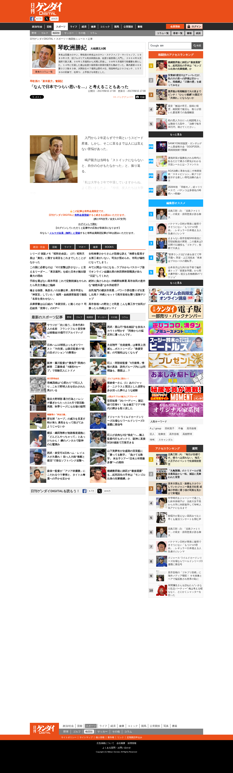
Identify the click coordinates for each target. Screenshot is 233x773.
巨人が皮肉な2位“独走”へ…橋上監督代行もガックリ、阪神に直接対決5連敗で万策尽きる (126, 438)
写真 (166, 725)
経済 (84, 26)
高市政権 (191, 428)
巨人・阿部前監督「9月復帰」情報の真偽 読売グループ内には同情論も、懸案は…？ (126, 366)
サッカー (102, 317)
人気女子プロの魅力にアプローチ (122, 396)
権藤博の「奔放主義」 (57, 414)
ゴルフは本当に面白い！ (118, 378)
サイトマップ (86, 737)
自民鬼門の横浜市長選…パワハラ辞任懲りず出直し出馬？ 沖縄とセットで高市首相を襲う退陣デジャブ (117, 294)
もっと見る (176, 134)
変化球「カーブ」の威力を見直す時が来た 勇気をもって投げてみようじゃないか (66, 422)
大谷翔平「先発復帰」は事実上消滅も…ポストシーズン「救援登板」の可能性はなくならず (126, 348)
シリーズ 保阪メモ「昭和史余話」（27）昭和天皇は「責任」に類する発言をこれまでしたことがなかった (58, 258)
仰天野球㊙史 (53, 378)
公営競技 (128, 26)
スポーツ (61, 26)
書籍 (140, 26)
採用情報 (132, 743)
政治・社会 (39, 247)
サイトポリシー (68, 737)
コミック (105, 26)
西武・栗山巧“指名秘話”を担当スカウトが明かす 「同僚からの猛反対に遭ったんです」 (126, 330)
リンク (120, 737)
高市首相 (174, 434)
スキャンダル (166, 439)
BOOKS (109, 247)
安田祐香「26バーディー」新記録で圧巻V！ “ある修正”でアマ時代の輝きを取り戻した (126, 404)
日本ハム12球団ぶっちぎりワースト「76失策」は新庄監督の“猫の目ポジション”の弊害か (65, 348)
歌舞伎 (161, 434)
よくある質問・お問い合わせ (116, 747)
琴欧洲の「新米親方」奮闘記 (46, 81)
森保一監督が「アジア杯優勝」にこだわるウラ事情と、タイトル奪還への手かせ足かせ (66, 474)
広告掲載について (105, 743)
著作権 (111, 737)
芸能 (49, 26)
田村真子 (169, 428)
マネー (82, 247)
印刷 (142, 97)
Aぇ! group (155, 428)
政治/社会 (37, 26)
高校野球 (187, 434)
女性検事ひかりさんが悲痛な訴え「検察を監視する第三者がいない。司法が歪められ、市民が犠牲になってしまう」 (117, 258)
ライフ (73, 26)
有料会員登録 (82, 215)
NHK (152, 439)
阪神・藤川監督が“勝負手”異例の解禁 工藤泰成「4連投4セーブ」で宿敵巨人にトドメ (66, 366)
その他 (114, 317)
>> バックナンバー (123, 97)
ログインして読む (87, 224)
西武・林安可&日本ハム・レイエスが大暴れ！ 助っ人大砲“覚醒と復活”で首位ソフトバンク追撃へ (66, 456)
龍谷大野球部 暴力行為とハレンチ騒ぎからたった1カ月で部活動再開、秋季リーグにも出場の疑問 (66, 402)
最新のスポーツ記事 (47, 317)
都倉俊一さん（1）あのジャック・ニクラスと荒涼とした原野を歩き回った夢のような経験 (126, 386)
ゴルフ (79, 317)
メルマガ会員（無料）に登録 (64, 233)
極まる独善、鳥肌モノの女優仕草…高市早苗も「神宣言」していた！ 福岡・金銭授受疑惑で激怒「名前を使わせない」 (58, 294)
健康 (93, 26)
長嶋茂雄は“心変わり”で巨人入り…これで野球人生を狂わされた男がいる (66, 386)
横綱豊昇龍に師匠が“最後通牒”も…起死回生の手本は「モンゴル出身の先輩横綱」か (126, 474)
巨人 (152, 434)
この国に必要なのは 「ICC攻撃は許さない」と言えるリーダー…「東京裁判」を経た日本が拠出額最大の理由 (58, 271)
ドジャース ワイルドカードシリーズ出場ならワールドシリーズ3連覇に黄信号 (125, 420)
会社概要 (120, 743)
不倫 (180, 428)
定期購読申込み (134, 737)
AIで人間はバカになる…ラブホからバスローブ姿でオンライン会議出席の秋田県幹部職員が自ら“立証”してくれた (117, 271)
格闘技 (90, 317)
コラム (125, 317)
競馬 (116, 26)
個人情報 (100, 737)
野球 (69, 317)
